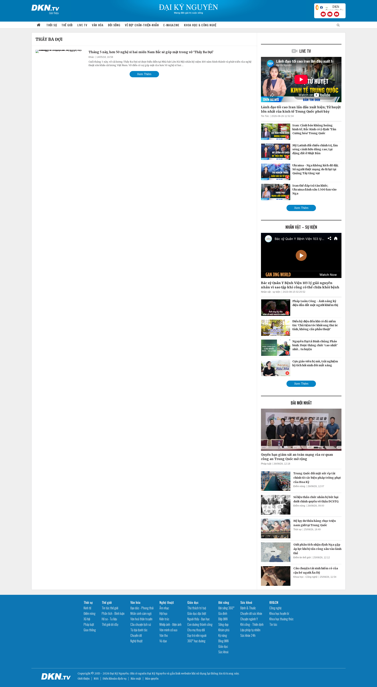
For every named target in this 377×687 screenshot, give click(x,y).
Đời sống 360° (226, 608)
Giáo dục (193, 602)
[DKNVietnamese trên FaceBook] (321, 7)
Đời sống (114, 25)
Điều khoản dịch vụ (114, 678)
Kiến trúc (164, 619)
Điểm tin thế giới (302, 557)
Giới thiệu (84, 678)
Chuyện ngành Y (249, 619)
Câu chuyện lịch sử (140, 624)
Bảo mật (136, 678)
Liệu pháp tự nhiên (250, 630)
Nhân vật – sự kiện (301, 227)
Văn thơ (163, 635)
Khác (91, 57)
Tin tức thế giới (110, 608)
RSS (96, 678)
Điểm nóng (299, 486)
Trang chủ (39, 25)
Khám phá (223, 630)
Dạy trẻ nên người (196, 635)
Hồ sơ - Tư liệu (109, 619)
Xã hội (87, 619)
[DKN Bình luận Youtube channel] (329, 14)
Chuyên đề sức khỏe (251, 613)
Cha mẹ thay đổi (196, 630)
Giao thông (90, 630)
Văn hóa (97, 25)
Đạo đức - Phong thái (142, 608)
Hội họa (163, 613)
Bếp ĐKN (223, 619)
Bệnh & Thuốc (248, 608)
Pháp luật (266, 463)
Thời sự (51, 25)
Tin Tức (265, 116)
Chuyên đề (136, 635)
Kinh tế (87, 608)
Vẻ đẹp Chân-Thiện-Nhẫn (142, 25)
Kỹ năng (222, 635)
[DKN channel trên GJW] (334, 7)
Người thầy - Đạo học (198, 619)
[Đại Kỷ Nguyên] (45, 7)
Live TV (82, 25)
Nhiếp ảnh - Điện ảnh (170, 624)
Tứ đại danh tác (138, 630)
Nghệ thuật (136, 641)
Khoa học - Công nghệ (305, 577)
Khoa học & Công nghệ (200, 25)
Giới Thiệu (54, 13)
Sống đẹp (223, 624)
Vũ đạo (163, 641)
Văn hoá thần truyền (141, 619)
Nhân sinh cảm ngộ (140, 613)
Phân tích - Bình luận (113, 613)
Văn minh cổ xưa (168, 630)
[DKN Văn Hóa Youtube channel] (336, 14)
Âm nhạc (164, 608)
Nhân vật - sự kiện (270, 292)
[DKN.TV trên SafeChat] (317, 7)
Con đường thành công (199, 624)
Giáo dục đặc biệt (196, 613)
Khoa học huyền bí (279, 613)
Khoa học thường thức (281, 619)
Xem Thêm (144, 74)
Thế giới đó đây (110, 624)
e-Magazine (171, 25)
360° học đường (196, 641)
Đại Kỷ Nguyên (156, 673)
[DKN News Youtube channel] (323, 14)
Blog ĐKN (223, 641)
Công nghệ (275, 608)
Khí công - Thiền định (252, 624)
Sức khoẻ (223, 652)
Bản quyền (151, 678)
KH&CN (273, 602)
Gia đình (222, 613)
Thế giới (67, 25)
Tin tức (273, 624)
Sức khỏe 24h (247, 635)
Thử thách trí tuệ (196, 608)
